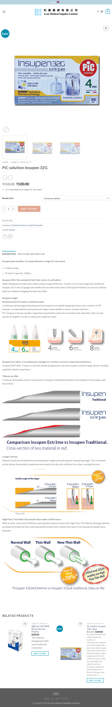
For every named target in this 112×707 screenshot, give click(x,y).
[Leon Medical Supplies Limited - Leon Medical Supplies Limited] (56, 12)
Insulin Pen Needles (35, 225)
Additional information (31, 254)
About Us (49, 698)
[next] (104, 79)
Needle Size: (8, 198)
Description (9, 254)
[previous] (8, 79)
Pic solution (10, 230)
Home (5, 162)
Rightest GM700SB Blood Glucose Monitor (40, 629)
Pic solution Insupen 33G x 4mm (96, 627)
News (65, 698)
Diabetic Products (21, 162)
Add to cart (29, 208)
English (53, 2)
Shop (58, 698)
